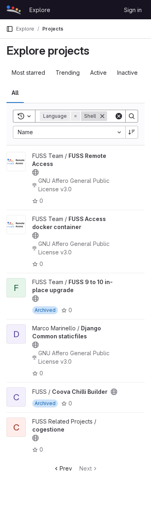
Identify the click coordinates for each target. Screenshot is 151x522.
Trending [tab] (68, 72)
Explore (39, 9)
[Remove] (102, 116)
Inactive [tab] (127, 72)
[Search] (131, 116)
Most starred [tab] (28, 72)
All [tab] (15, 92)
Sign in (133, 9)
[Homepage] (13, 9)
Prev (66, 468)
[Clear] (119, 116)
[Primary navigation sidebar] (9, 29)
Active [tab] (98, 72)
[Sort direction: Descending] (131, 132)
